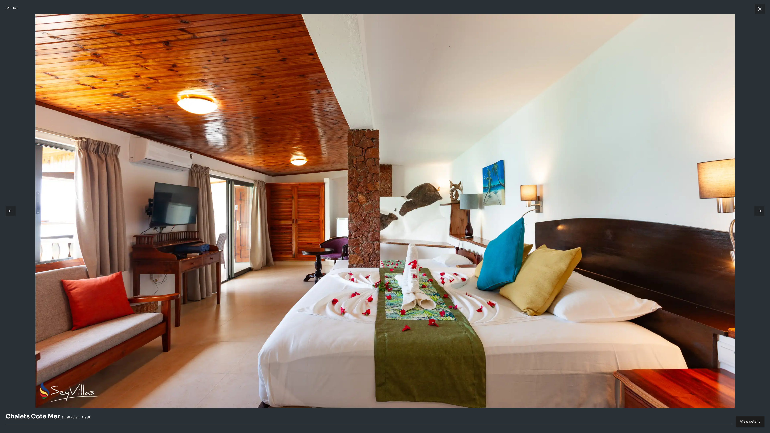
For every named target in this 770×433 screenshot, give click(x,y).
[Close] (758, 9)
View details (750, 421)
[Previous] (11, 211)
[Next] (759, 211)
